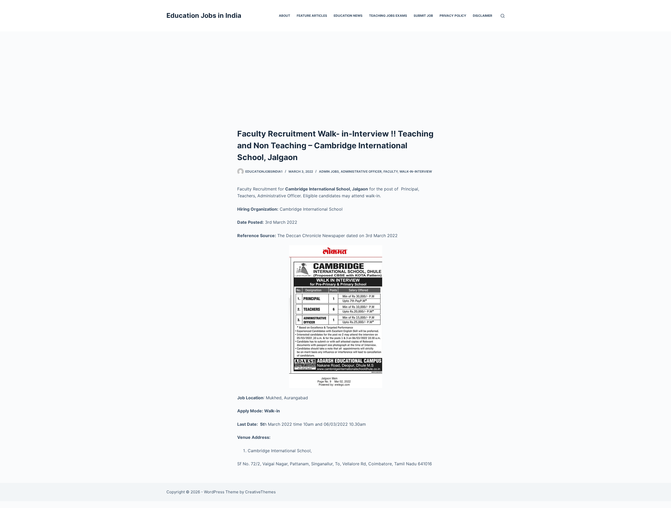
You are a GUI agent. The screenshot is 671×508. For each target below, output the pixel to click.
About (284, 16)
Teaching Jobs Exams (388, 16)
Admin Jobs (329, 171)
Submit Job (423, 16)
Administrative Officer (361, 171)
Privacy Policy (453, 16)
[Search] (503, 16)
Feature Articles (312, 16)
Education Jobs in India (203, 15)
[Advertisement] (335, 70)
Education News (348, 16)
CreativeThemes (260, 491)
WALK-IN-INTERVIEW (415, 171)
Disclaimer (482, 16)
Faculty (390, 171)
